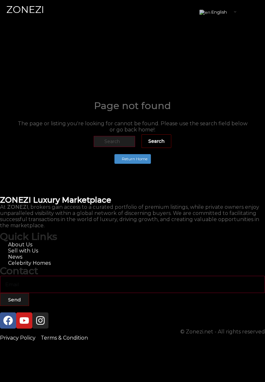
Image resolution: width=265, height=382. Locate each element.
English (218, 12)
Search (156, 141)
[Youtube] (24, 320)
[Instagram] (40, 320)
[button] (256, 10)
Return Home (134, 158)
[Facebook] (8, 320)
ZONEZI (25, 10)
